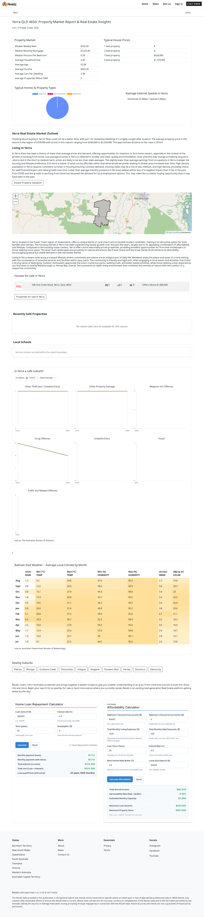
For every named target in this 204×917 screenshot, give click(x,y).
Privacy (107, 845)
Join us (167, 3)
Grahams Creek (48, 669)
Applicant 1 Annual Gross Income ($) (124, 719)
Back (15, 12)
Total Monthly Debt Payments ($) (164, 733)
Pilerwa (18, 669)
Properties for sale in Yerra (30, 296)
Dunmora (140, 669)
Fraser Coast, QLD (29, 27)
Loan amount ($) (23, 716)
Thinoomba (67, 669)
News (156, 3)
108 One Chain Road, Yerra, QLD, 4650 (51, 284)
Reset (35, 745)
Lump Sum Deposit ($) (159, 765)
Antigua (81, 669)
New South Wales (21, 850)
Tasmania (17, 863)
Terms (107, 850)
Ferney (126, 669)
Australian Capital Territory (26, 876)
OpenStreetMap (174, 232)
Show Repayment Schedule (84, 745)
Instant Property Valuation (28, 182)
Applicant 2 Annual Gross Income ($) (166, 719)
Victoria (16, 867)
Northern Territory (22, 845)
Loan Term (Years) (120, 750)
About (61, 845)
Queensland (18, 854)
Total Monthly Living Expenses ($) (124, 735)
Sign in (179, 3)
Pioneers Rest (111, 669)
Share (188, 12)
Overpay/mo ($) (69, 730)
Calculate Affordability (120, 779)
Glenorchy (155, 669)
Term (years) (24, 730)
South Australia (20, 859)
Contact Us (63, 854)
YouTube (153, 855)
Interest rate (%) (68, 716)
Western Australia (21, 872)
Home (145, 3)
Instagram (154, 845)
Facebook (154, 850)
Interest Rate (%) (160, 750)
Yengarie (95, 669)
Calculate (22, 745)
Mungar (30, 669)
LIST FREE (194, 3)
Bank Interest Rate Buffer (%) (125, 765)
